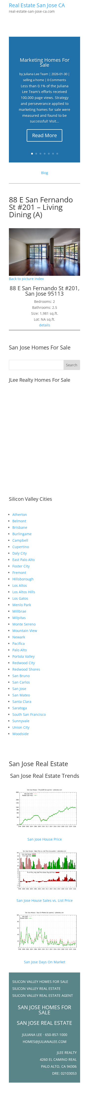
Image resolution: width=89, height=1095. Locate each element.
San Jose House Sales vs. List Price (45, 900)
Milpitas (19, 617)
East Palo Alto (23, 559)
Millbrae (19, 611)
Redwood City (23, 662)
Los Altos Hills (23, 592)
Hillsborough (23, 579)
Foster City (21, 566)
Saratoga (19, 708)
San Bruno (21, 675)
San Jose (19, 688)
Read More (44, 135)
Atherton (19, 514)
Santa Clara (21, 701)
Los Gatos (20, 598)
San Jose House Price (44, 839)
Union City (20, 727)
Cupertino (20, 546)
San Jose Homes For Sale (39, 347)
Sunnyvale (20, 721)
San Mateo (21, 695)
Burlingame (22, 534)
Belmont (19, 521)
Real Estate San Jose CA (37, 5)
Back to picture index (26, 278)
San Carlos (21, 682)
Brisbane (19, 527)
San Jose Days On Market (44, 962)
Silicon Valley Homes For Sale (40, 981)
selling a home (33, 80)
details (44, 325)
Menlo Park (21, 604)
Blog (44, 172)
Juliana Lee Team (36, 74)
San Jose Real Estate (38, 763)
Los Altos (19, 585)
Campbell (20, 540)
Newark (18, 637)
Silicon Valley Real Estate (36, 988)
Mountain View (24, 630)
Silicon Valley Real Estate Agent (42, 995)
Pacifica (18, 643)
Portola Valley (23, 656)
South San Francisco (29, 714)
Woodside (20, 733)
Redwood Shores (26, 669)
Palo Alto (19, 650)
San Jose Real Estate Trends (44, 775)
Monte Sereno (24, 624)
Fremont (19, 572)
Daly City (19, 553)
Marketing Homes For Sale (44, 62)
